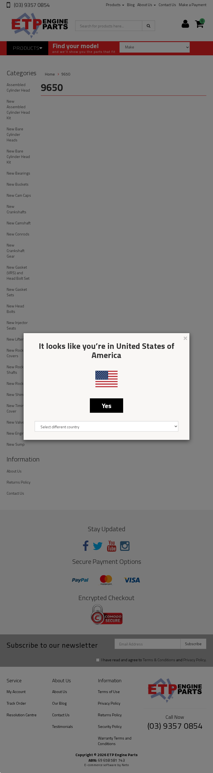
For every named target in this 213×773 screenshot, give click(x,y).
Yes (106, 406)
